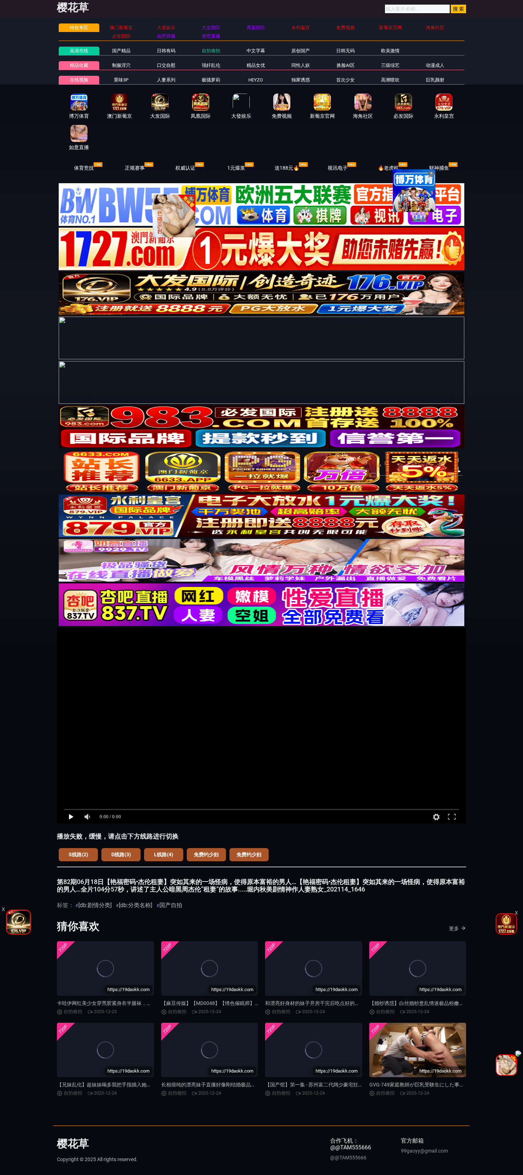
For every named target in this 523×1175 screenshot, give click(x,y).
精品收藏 (79, 65)
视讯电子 (338, 168)
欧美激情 (390, 50)
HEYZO (255, 80)
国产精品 (121, 50)
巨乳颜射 (435, 80)
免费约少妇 (206, 854)
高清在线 (79, 50)
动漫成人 (435, 65)
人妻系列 (166, 80)
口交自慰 (166, 65)
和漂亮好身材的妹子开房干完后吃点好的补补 (315, 1003)
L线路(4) (163, 854)
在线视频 (79, 80)
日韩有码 (166, 50)
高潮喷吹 (390, 80)
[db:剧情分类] (95, 905)
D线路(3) (121, 854)
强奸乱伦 (211, 65)
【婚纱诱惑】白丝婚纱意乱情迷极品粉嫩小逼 (419, 1003)
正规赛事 (135, 168)
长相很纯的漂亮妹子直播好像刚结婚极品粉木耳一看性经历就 (228, 1084)
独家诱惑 (300, 80)
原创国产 (300, 50)
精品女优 (256, 65)
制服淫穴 (121, 65)
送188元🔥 (287, 168)
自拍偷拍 (211, 50)
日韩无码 (345, 50)
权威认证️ (185, 168)
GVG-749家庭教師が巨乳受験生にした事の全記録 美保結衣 (434, 1084)
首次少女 (345, 80)
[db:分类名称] (135, 905)
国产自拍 (170, 905)
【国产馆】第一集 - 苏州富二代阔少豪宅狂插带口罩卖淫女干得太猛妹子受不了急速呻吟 (361, 1084)
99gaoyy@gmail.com (424, 1151)
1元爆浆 (236, 168)
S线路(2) (78, 854)
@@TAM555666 (348, 1157)
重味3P (121, 80)
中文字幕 (256, 50)
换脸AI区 (346, 65)
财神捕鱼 (439, 168)
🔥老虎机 (388, 168)
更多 (454, 928)
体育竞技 (84, 168)
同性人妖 (300, 65)
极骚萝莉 (211, 80)
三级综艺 (390, 65)
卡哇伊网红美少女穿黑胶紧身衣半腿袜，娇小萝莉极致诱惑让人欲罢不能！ (139, 1003)
